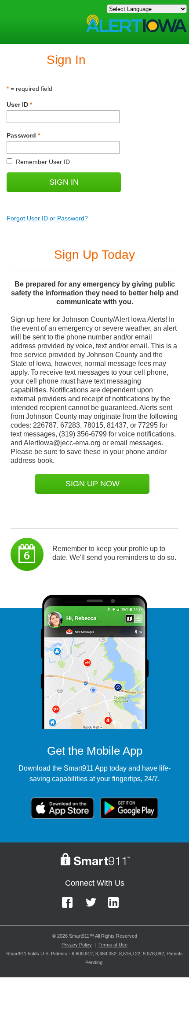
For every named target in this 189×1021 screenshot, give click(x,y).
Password (23, 135)
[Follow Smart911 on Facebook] (70, 906)
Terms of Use (112, 944)
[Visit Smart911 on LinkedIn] (116, 906)
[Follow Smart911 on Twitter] (94, 906)
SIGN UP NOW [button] (92, 483)
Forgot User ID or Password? (47, 218)
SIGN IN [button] (64, 182)
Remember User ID (38, 161)
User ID (19, 104)
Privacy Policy (77, 944)
